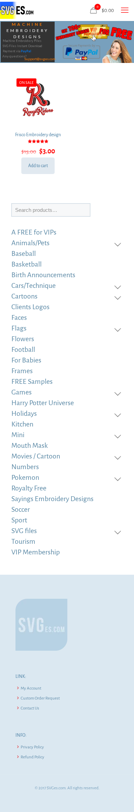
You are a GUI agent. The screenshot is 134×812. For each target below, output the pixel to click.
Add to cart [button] (38, 165)
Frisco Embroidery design (38, 134)
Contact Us (30, 708)
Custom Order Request (40, 698)
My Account (31, 688)
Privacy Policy (32, 747)
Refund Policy (32, 757)
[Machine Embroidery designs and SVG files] (16, 10)
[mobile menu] (125, 10)
